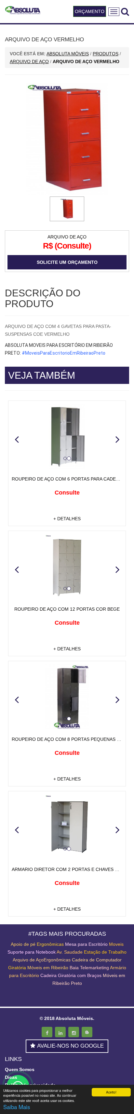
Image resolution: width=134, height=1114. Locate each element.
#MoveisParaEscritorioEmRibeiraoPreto (63, 353)
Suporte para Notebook (32, 952)
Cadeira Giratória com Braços (70, 975)
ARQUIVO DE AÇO (67, 236)
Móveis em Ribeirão (47, 967)
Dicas (11, 1077)
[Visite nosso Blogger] (87, 1032)
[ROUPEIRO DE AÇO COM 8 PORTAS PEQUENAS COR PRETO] (67, 696)
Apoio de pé (23, 944)
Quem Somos (19, 1069)
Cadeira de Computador (97, 959)
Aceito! (111, 1092)
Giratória (17, 967)
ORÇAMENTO (89, 11)
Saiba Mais (16, 1107)
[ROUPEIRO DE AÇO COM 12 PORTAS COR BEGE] (67, 566)
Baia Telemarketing (89, 967)
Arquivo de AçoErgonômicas (42, 959)
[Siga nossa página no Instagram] (73, 1032)
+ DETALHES (67, 518)
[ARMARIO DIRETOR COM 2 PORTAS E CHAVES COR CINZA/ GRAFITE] (67, 827)
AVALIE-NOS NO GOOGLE (70, 1046)
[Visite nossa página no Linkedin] (60, 1032)
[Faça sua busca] (125, 11)
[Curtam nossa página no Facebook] (47, 1032)
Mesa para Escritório (86, 944)
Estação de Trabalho (105, 952)
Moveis (116, 944)
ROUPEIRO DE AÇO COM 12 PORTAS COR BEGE (67, 609)
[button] (16, 439)
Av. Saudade (70, 952)
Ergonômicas (50, 944)
